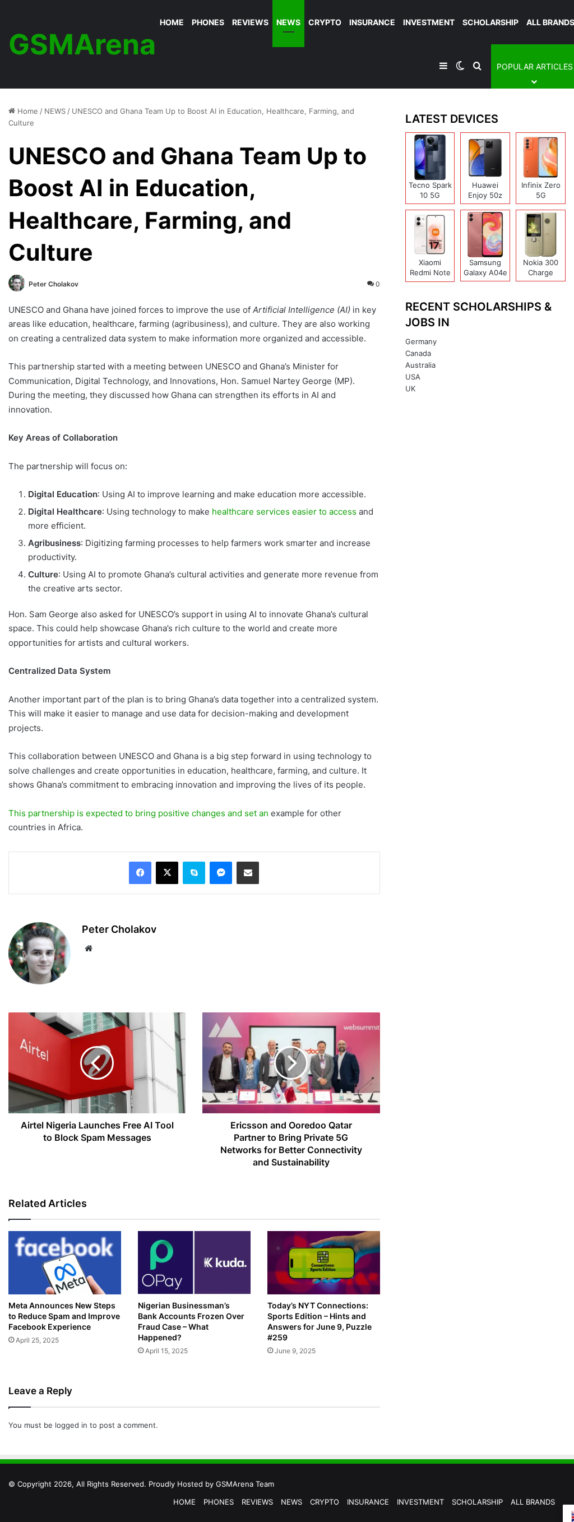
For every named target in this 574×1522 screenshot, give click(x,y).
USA (412, 376)
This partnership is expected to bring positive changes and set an (138, 813)
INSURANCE (372, 22)
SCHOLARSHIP (490, 22)
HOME (172, 22)
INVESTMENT (429, 22)
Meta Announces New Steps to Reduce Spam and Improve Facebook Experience (64, 1316)
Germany (421, 341)
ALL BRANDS (533, 1501)
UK (410, 388)
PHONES (208, 22)
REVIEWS (250, 22)
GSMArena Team (245, 1483)
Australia (420, 364)
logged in (71, 1425)
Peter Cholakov (53, 284)
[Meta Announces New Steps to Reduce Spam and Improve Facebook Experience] (64, 1262)
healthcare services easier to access (284, 511)
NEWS (288, 22)
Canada (418, 353)
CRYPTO (324, 22)
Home (26, 111)
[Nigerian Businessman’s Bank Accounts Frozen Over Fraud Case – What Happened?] (194, 1262)
